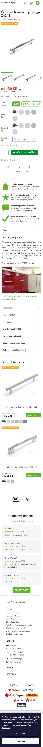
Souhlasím (20, 741)
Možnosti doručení (9, 145)
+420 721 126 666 (16, 652)
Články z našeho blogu (14, 634)
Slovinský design (16, 659)
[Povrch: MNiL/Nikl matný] (21, 421)
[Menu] (37, 3)
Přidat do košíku (26, 152)
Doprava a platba (12, 613)
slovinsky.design (16, 662)
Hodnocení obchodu (21, 515)
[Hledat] (25, 3)
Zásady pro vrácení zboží (15, 628)
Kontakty (9, 610)
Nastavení (20, 733)
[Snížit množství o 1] (9, 154)
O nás (8, 607)
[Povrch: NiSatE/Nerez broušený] (17, 421)
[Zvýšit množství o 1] (9, 151)
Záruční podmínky (12, 622)
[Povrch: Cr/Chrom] (4, 421)
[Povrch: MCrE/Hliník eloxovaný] (8, 421)
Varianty (32, 415)
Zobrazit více (21, 590)
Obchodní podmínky (13, 619)
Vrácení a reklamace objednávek (18, 631)
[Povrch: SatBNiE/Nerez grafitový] (25, 421)
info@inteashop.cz (16, 648)
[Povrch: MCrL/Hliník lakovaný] (12, 421)
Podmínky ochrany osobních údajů (19, 625)
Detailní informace (9, 160)
